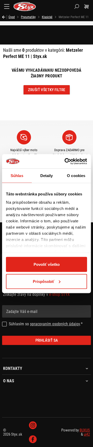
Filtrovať (26, 36)
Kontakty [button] (12, 369)
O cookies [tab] (76, 175)
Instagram (33, 425)
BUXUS (85, 430)
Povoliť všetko (47, 264)
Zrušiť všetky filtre (46, 89)
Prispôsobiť (43, 281)
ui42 (87, 434)
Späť (4, 17)
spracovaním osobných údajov (55, 323)
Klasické (47, 17)
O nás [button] (8, 381)
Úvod (12, 17)
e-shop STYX (59, 294)
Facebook (33, 439)
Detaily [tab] (46, 175)
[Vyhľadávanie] (77, 6)
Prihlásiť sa (46, 340)
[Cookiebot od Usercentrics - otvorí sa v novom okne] (65, 161)
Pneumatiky (28, 17)
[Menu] (6, 6)
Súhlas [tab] (17, 175)
